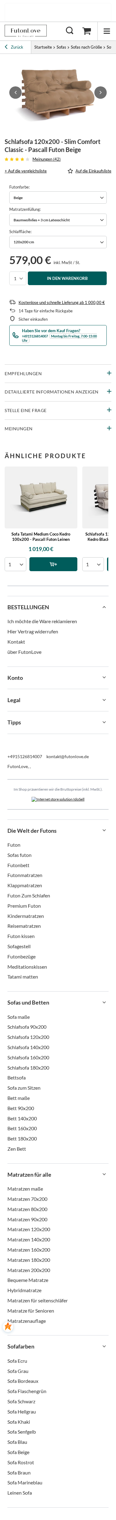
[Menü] (106, 31)
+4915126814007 (24, 756)
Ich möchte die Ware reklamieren (42, 621)
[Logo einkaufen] (26, 31)
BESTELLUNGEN (28, 607)
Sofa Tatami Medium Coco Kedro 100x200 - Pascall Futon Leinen (40, 537)
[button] (15, 92)
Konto (15, 677)
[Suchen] (69, 31)
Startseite (43, 47)
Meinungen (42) (46, 159)
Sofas (61, 47)
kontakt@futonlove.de (67, 756)
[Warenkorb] (86, 31)
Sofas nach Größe (86, 47)
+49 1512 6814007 (63, 12)
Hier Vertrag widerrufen (32, 631)
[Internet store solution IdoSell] (58, 799)
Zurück (16, 47)
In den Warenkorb (67, 278)
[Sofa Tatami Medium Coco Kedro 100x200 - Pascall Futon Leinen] (41, 497)
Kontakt (16, 642)
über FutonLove (24, 652)
